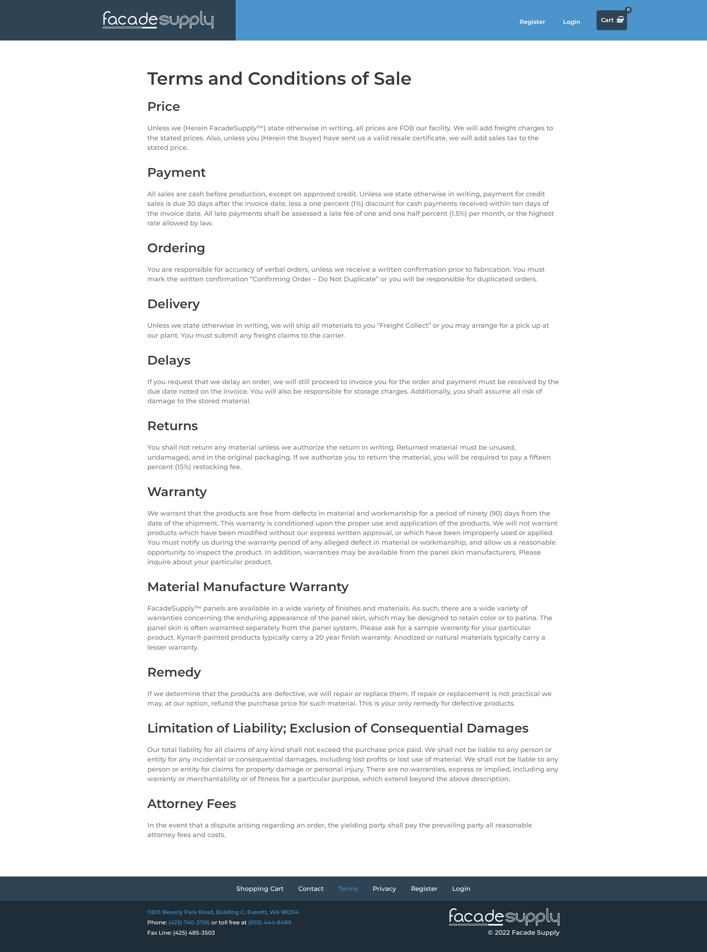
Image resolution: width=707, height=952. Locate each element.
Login (571, 21)
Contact (311, 888)
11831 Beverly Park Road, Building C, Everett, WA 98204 (223, 912)
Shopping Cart (260, 888)
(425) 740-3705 (189, 922)
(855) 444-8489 (269, 922)
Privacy (384, 888)
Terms (348, 888)
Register (532, 21)
